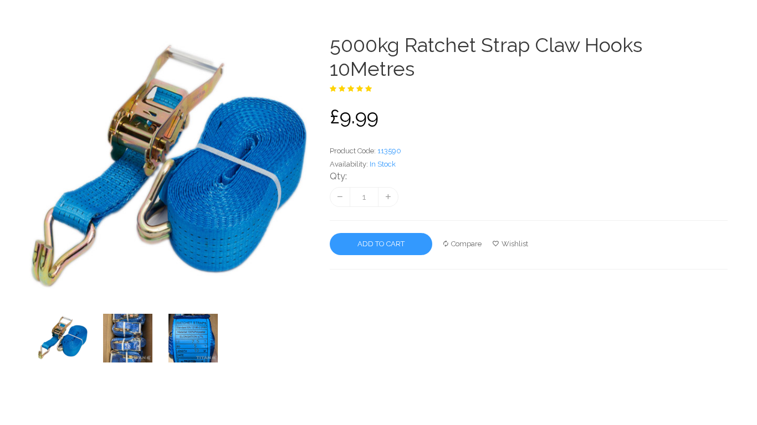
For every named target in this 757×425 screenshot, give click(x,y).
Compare (466, 244)
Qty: (338, 176)
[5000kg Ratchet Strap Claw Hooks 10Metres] (70, 338)
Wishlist (515, 244)
